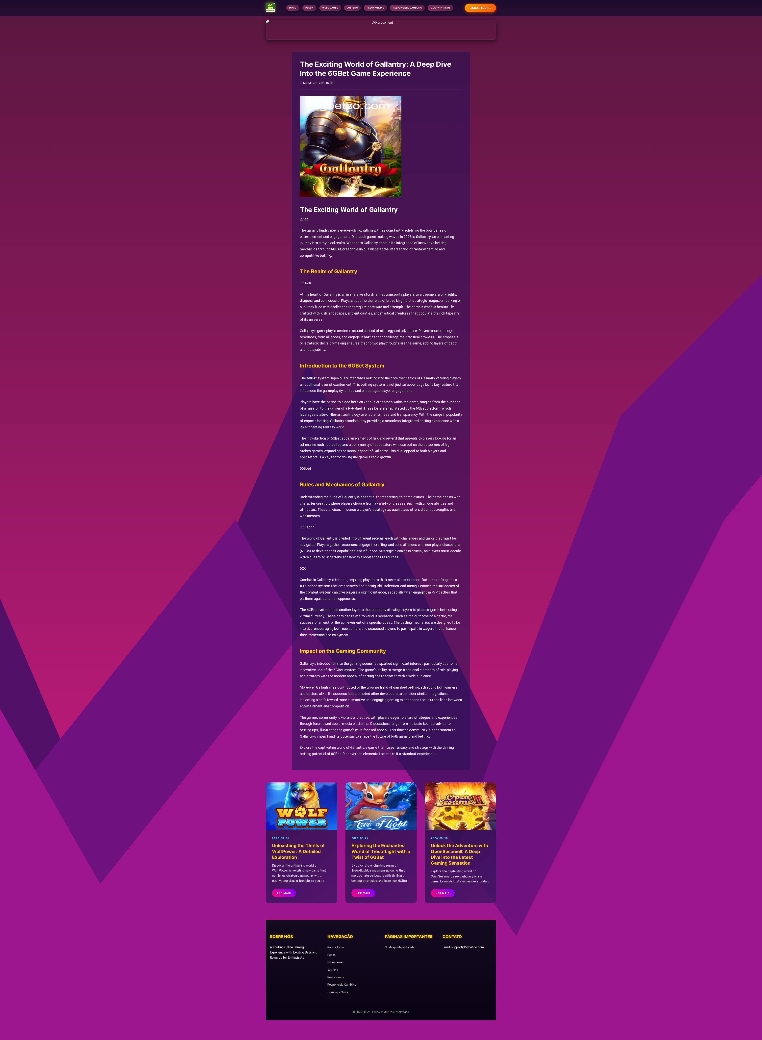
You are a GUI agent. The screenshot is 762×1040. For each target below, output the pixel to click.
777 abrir (307, 527)
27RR (304, 219)
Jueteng (352, 7)
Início (292, 7)
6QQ (303, 569)
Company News (440, 7)
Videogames (330, 7)
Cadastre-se (480, 8)
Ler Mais (284, 893)
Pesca (309, 7)
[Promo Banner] (381, 30)
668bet (305, 468)
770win (305, 283)
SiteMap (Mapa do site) (400, 947)
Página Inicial (335, 947)
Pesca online (375, 7)
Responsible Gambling (407, 7)
